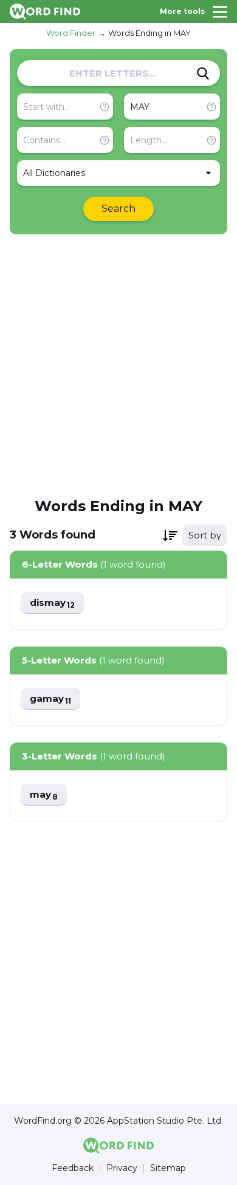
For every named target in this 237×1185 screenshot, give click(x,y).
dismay (52, 603)
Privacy (121, 1168)
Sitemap (168, 1168)
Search (118, 208)
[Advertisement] (118, 364)
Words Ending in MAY (149, 33)
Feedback (73, 1168)
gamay (50, 699)
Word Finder (70, 33)
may (44, 795)
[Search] (203, 73)
